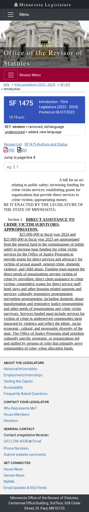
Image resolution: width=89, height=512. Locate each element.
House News (13, 469)
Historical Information (20, 369)
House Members (16, 414)
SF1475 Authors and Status (45, 144)
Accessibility (13, 387)
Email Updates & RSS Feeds (25, 488)
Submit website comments (25, 455)
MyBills (9, 482)
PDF (11, 150)
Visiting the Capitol (18, 381)
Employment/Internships (23, 375)
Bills (7, 84)
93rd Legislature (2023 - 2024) (34, 84)
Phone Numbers (16, 448)
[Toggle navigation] (11, 15)
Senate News (14, 475)
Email (37, 441)
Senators (11, 421)
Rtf (24, 150)
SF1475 (65, 84)
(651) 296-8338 (16, 441)
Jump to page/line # (20, 157)
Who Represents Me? (20, 408)
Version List (13, 144)
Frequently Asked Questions (25, 394)
